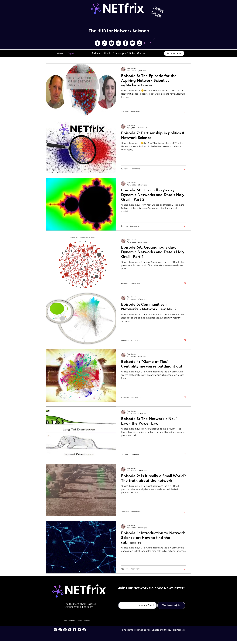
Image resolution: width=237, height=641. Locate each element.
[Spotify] (111, 43)
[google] (97, 43)
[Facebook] (125, 43)
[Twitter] (132, 43)
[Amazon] (118, 43)
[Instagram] (139, 43)
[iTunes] (104, 43)
